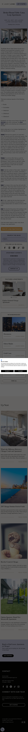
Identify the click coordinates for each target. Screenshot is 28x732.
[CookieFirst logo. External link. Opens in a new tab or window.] (1, 360)
